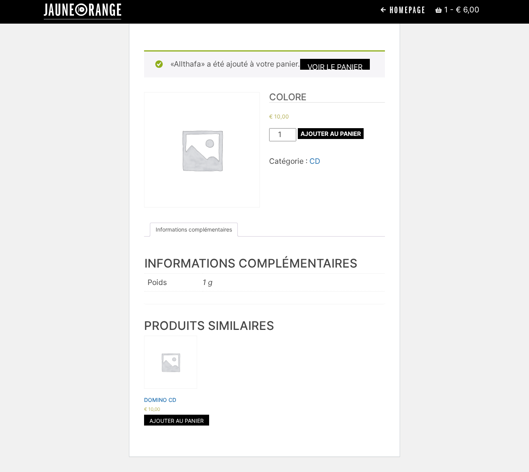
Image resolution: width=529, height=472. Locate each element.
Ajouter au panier (331, 133)
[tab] (194, 230)
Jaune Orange (82, 11)
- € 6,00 (461, 9)
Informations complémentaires (194, 229)
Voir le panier (334, 66)
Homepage (406, 10)
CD (314, 161)
